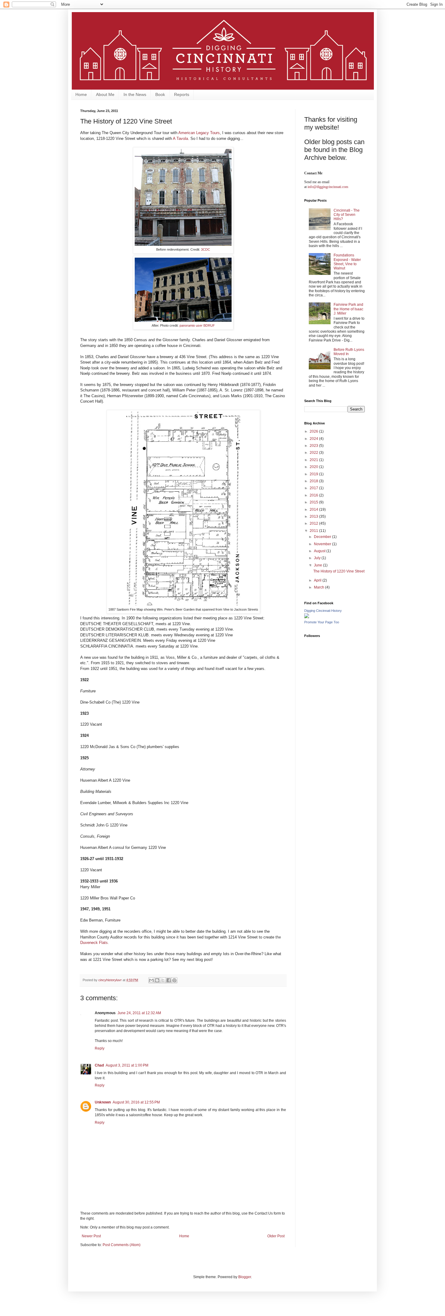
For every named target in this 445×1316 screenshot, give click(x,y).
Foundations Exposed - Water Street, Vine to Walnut (347, 261)
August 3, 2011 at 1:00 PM (127, 1065)
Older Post (276, 1236)
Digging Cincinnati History (323, 610)
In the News (135, 94)
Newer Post (91, 1236)
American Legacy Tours (199, 132)
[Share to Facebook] (169, 980)
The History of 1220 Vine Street (338, 571)
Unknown (103, 1102)
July (317, 558)
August (320, 551)
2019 (314, 474)
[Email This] (151, 980)
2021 (314, 460)
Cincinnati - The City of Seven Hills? (347, 214)
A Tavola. (181, 138)
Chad (99, 1065)
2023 (314, 446)
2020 (314, 467)
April (318, 580)
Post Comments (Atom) (121, 1245)
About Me (105, 94)
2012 (314, 523)
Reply (99, 1048)
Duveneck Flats (94, 942)
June (318, 565)
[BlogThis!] (157, 980)
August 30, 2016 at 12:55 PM (136, 1102)
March (319, 587)
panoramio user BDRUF (197, 325)
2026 (314, 431)
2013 (314, 516)
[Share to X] (163, 980)
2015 (314, 502)
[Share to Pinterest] (174, 980)
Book (160, 94)
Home (81, 94)
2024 (314, 439)
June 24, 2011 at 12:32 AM (139, 1013)
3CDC (205, 249)
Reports (181, 94)
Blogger (244, 1277)
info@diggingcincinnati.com (328, 187)
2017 (314, 488)
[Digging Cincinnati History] (306, 617)
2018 (314, 481)
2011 (314, 531)
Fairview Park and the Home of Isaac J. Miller (348, 308)
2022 (314, 452)
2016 (314, 495)
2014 (314, 509)
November (323, 544)
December (323, 537)
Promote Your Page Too (321, 622)
